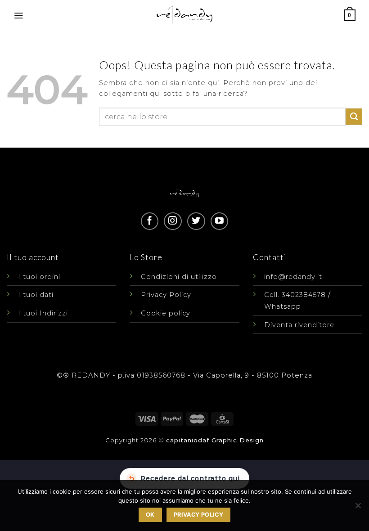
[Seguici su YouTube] (219, 221)
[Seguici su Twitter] (196, 221)
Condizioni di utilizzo (179, 277)
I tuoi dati (36, 295)
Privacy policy (198, 514)
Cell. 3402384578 (295, 295)
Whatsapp (282, 306)
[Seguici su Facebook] (149, 221)
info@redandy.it (293, 277)
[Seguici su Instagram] (172, 221)
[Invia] (354, 116)
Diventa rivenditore (299, 325)
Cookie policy (165, 313)
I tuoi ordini (39, 277)
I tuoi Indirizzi (43, 313)
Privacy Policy (166, 295)
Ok (150, 514)
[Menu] (19, 15)
